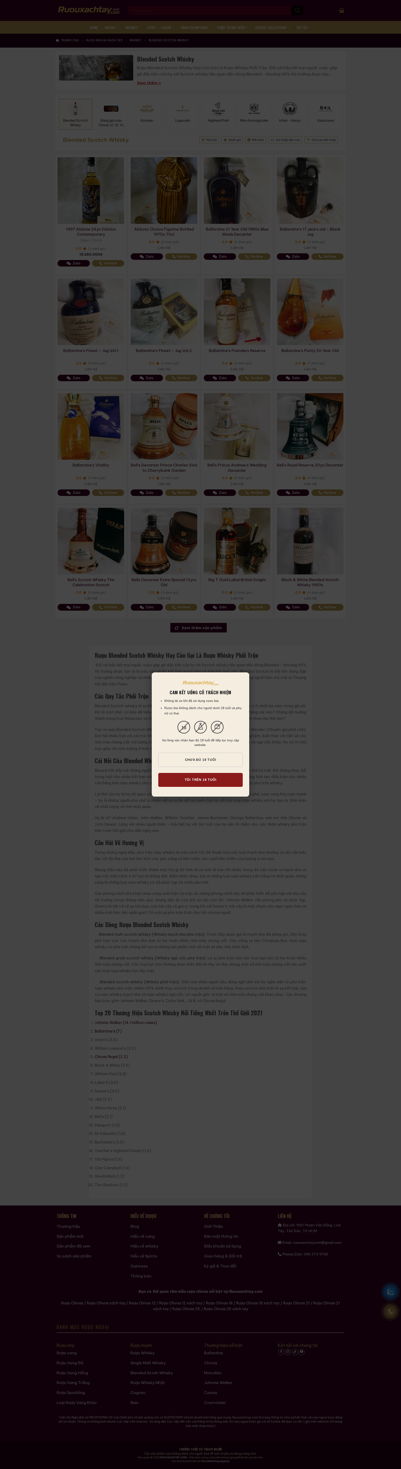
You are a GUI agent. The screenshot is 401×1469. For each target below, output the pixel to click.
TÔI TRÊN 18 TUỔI (201, 780)
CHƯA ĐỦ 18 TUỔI (200, 760)
